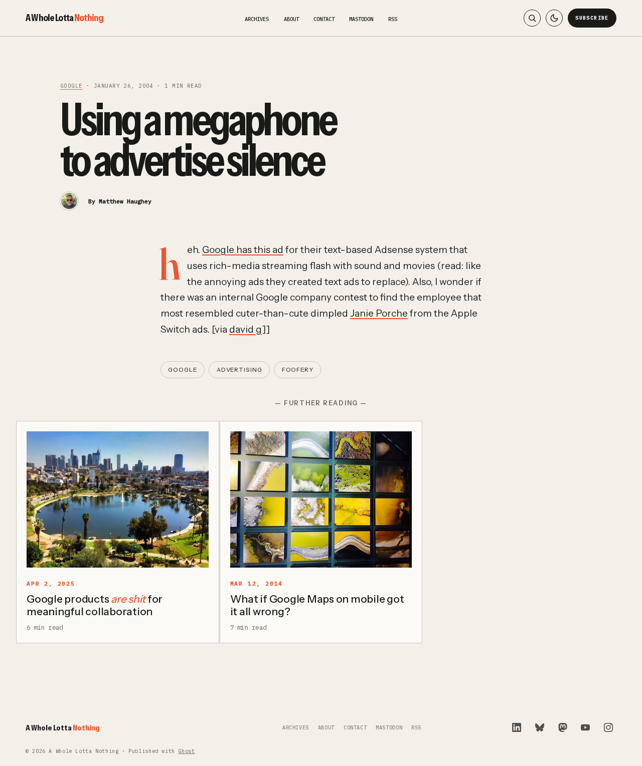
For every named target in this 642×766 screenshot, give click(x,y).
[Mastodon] (563, 727)
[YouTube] (585, 727)
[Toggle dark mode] (554, 18)
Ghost (186, 751)
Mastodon (361, 19)
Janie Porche (379, 313)
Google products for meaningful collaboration (95, 605)
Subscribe (592, 18)
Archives (257, 19)
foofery (297, 369)
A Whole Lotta (64, 18)
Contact (324, 19)
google (71, 85)
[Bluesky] (540, 727)
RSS (392, 19)
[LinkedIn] (517, 727)
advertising (239, 369)
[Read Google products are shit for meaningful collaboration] (118, 499)
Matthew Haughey (125, 201)
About (291, 19)
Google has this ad (242, 250)
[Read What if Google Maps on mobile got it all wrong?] (321, 499)
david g (245, 329)
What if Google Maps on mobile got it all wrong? (317, 605)
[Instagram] (608, 727)
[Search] (532, 18)
